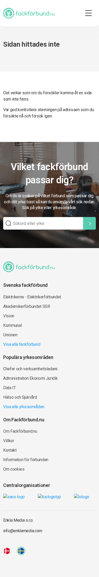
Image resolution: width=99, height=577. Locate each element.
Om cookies (14, 469)
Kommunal (12, 325)
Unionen (10, 334)
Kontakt (10, 450)
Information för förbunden (25, 459)
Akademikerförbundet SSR (26, 306)
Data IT (9, 387)
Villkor (8, 440)
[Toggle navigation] (88, 13)
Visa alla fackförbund (21, 344)
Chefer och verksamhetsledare (30, 368)
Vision (8, 315)
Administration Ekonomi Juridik (30, 378)
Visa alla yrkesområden (23, 406)
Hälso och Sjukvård (20, 397)
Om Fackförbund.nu (20, 431)
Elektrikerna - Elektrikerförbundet (32, 296)
